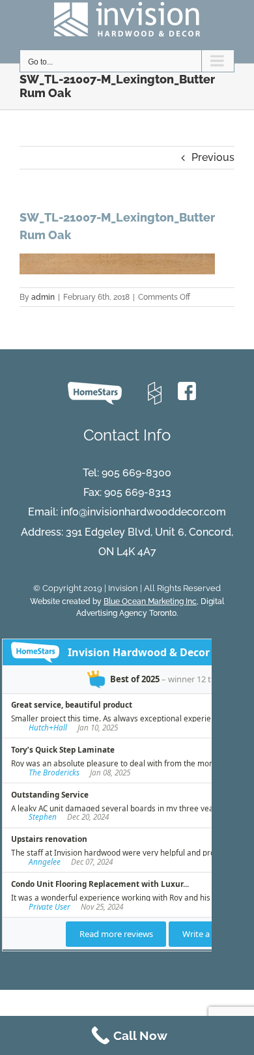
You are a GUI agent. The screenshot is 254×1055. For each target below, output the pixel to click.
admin (43, 297)
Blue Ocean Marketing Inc (150, 601)
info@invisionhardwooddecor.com (143, 512)
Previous (212, 157)
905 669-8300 (136, 473)
